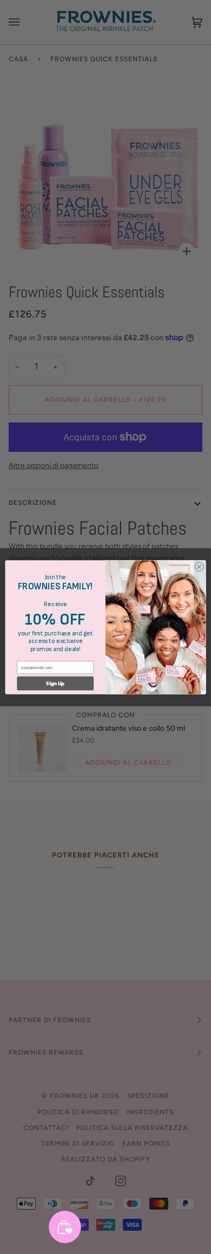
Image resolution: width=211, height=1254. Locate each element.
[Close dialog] (199, 566)
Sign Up (55, 683)
